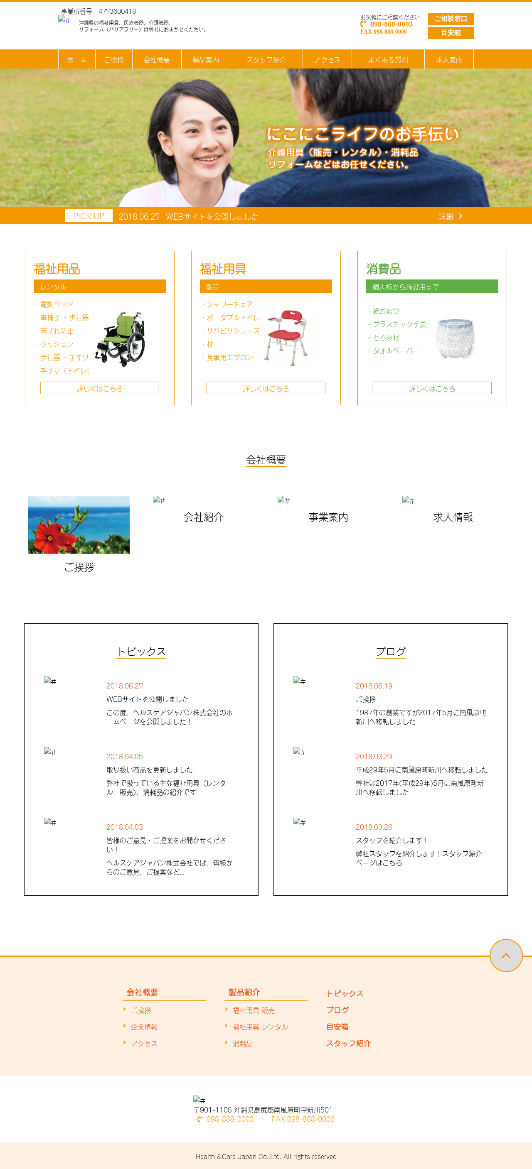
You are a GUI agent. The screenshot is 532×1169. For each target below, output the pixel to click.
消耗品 (243, 1042)
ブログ (337, 1009)
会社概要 (156, 59)
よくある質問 (388, 59)
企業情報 (144, 1026)
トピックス (345, 992)
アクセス (327, 59)
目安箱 (451, 32)
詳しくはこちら (99, 387)
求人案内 (449, 59)
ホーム (77, 59)
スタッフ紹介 (266, 59)
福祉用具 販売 (254, 1009)
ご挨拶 (114, 59)
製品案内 (205, 59)
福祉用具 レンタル (260, 1026)
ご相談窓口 (451, 18)
